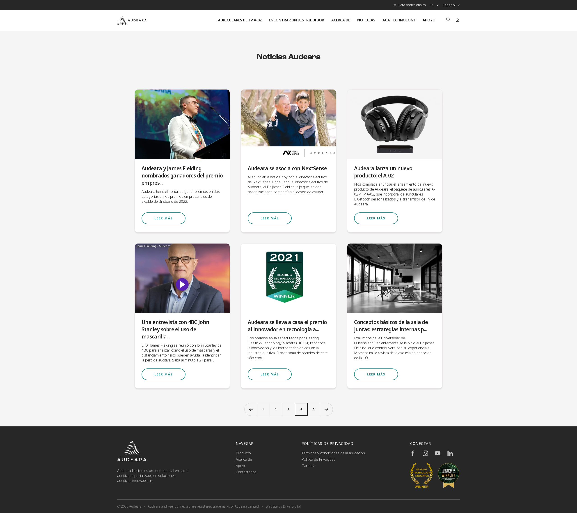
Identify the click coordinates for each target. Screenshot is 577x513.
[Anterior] (250, 409)
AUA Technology (398, 20)
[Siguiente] (326, 409)
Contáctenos (246, 471)
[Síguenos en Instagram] (429, 453)
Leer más (163, 218)
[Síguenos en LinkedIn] (453, 453)
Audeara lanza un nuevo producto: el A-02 (383, 172)
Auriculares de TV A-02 (240, 20)
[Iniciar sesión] (458, 20)
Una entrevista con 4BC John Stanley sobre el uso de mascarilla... (175, 329)
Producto (243, 453)
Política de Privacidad (319, 459)
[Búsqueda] (448, 20)
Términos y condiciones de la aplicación (333, 453)
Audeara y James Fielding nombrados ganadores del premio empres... (182, 175)
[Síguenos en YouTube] (441, 453)
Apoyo (429, 20)
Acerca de (340, 20)
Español (449, 4)
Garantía (308, 465)
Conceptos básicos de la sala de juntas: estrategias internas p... (391, 325)
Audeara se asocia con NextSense (287, 168)
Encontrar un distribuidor (296, 20)
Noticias (366, 20)
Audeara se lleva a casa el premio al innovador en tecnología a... (287, 325)
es (432, 4)
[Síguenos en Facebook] (416, 453)
